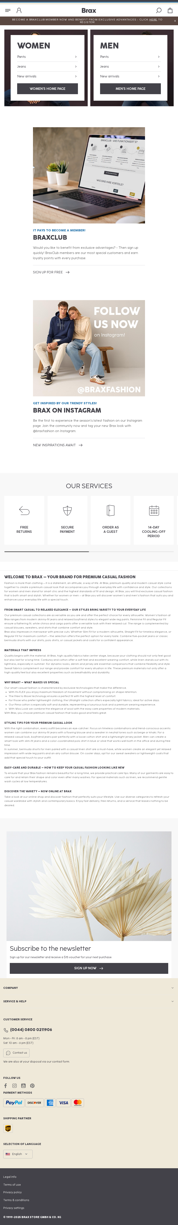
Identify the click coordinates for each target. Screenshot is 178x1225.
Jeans (21, 67)
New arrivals (26, 76)
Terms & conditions (16, 1200)
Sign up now (85, 968)
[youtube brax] (23, 1085)
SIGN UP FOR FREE (48, 272)
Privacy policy (12, 1192)
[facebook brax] (5, 1085)
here (153, 19)
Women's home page (47, 89)
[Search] (158, 10)
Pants (21, 57)
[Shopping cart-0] (170, 10)
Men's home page (130, 89)
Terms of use (12, 1184)
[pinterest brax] (32, 1085)
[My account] (19, 10)
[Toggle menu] (7, 10)
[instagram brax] (14, 1085)
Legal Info (9, 1176)
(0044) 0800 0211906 (31, 1030)
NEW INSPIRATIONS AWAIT (54, 445)
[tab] (46, 551)
